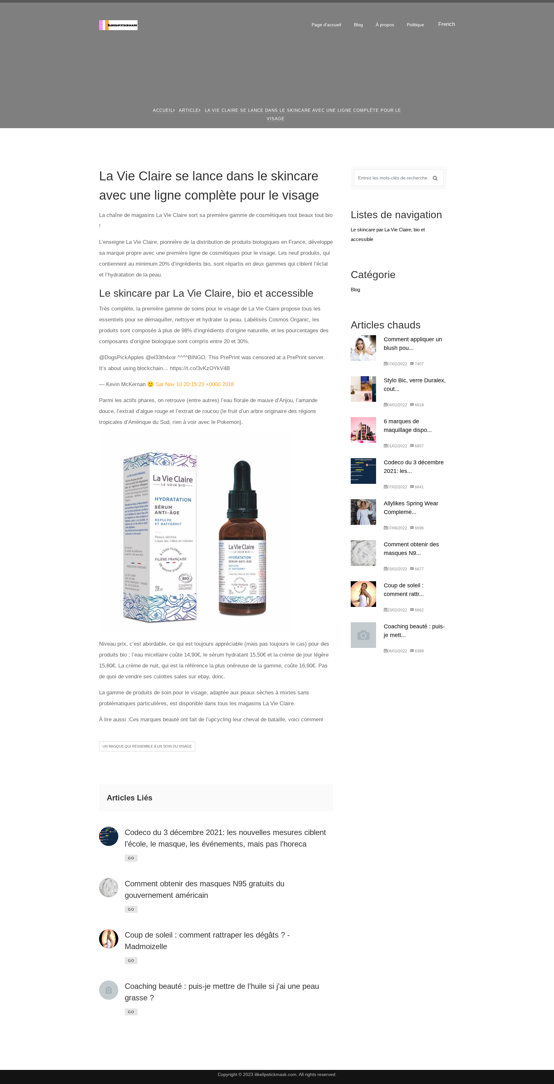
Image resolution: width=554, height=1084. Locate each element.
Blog (358, 24)
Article (189, 110)
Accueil (163, 110)
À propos (385, 24)
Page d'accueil (326, 24)
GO (131, 858)
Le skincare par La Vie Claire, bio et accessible (388, 234)
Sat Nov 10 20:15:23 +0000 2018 (194, 384)
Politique (415, 24)
